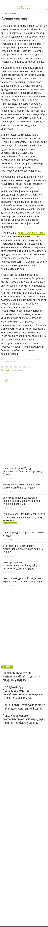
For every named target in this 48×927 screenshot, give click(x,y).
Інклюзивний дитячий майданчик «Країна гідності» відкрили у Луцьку (23, 580)
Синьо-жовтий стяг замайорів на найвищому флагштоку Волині (24, 706)
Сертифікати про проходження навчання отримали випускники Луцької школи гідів (21, 500)
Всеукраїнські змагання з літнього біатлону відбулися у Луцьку (22, 486)
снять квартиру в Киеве (31, 233)
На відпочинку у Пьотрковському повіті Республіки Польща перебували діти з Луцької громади (23, 692)
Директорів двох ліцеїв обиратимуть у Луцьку (23, 534)
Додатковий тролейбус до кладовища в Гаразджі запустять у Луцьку (22, 471)
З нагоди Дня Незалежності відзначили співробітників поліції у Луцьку (23, 548)
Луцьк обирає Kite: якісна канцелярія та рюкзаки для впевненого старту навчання (24, 517)
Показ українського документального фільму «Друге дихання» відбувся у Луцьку (21, 565)
